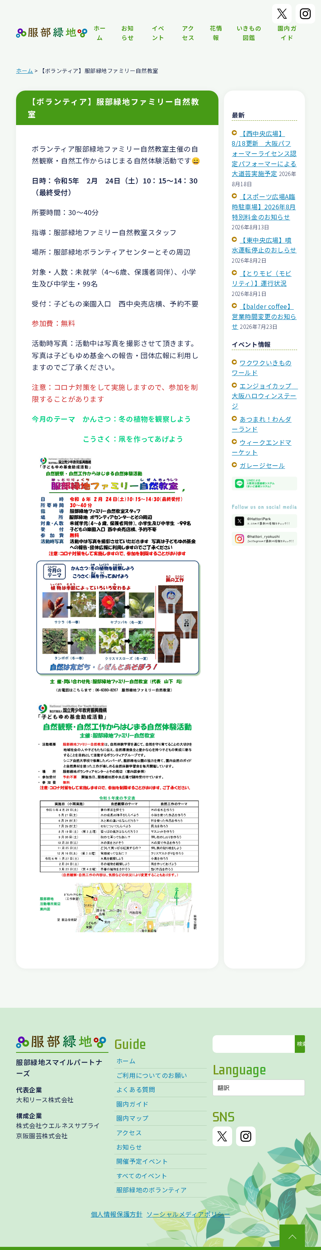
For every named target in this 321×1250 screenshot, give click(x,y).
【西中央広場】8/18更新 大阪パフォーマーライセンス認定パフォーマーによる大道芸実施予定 (264, 153)
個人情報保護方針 (116, 1214)
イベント (158, 33)
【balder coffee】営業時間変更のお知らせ (264, 316)
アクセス (188, 33)
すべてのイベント (141, 1175)
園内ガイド (287, 33)
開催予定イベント (142, 1161)
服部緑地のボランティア (151, 1189)
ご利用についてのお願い (152, 1075)
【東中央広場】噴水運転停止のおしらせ (264, 245)
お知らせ (127, 33)
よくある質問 (135, 1089)
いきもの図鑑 (248, 33)
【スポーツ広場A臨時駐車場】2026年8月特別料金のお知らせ (264, 206)
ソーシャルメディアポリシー (188, 1214)
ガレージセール (262, 465)
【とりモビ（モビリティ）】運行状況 (261, 278)
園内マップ (132, 1118)
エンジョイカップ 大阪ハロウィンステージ (265, 395)
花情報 (216, 33)
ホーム (100, 33)
